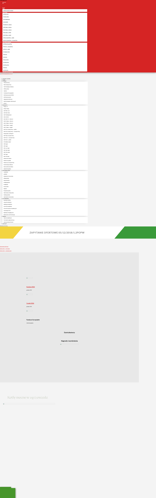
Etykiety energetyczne (9, 212)
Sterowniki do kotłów (8, 166)
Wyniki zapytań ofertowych (10, 101)
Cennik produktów (8, 206)
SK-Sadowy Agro (6, 51)
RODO (3, 7)
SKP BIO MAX (6, 16)
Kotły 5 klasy (4, 12)
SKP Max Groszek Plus (7, 43)
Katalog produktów (8, 204)
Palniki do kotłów (7, 158)
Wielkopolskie (7, 194)
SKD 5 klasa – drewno (7, 27)
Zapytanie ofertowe (4, 246)
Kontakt (4, 223)
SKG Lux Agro (6, 59)
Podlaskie (6, 184)
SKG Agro (5, 57)
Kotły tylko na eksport (6, 42)
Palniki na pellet (7, 160)
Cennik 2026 (30, 303)
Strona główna (6, 78)
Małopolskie (6, 178)
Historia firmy (7, 82)
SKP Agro (5, 67)
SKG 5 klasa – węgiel (7, 35)
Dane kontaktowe (8, 218)
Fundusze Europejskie (9, 93)
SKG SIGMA (5, 22)
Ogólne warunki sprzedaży (8, 10)
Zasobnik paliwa (7, 168)
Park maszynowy (7, 84)
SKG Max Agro (6, 62)
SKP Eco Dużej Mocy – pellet (8, 37)
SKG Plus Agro (6, 64)
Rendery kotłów (7, 200)
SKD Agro (5, 54)
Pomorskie (6, 186)
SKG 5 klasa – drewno (7, 29)
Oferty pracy (6, 88)
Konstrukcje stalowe (8, 164)
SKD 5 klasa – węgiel (7, 32)
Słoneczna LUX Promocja (9, 214)
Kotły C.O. (6, 106)
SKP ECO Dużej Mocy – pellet (10, 129)
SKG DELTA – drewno (7, 24)
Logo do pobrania (7, 202)
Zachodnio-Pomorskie (9, 197)
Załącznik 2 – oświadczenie (5, 250)
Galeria (5, 91)
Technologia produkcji (8, 86)
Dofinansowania (7, 97)
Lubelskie (6, 172)
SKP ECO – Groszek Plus (8, 46)
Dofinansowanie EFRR (9, 95)
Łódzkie (5, 174)
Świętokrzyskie (7, 190)
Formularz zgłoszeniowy (9, 220)
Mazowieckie (6, 180)
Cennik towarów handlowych (10, 208)
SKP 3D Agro (5, 70)
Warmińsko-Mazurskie (9, 192)
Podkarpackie (7, 182)
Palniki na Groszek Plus (9, 162)
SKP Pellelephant (6, 19)
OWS (3, 8)
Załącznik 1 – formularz (5, 248)
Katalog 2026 (30, 287)
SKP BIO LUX (5, 14)
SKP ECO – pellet (6, 49)
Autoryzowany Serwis (8, 222)
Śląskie (5, 188)
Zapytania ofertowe (8, 99)
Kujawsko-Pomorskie (8, 176)
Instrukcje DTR (7, 210)
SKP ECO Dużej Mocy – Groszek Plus (10, 40)
